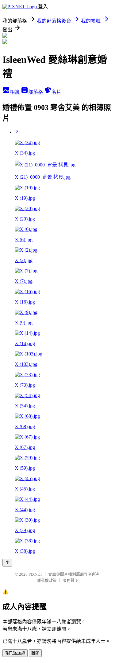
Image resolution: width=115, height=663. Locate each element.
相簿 (15, 92)
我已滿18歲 (15, 653)
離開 (35, 653)
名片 (56, 92)
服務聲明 (71, 580)
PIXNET (35, 574)
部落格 (36, 92)
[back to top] (7, 562)
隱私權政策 (47, 580)
